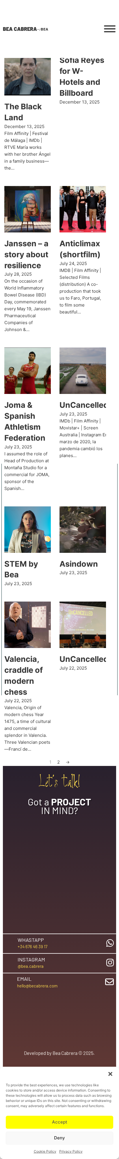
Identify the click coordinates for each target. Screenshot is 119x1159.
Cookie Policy (45, 1151)
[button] (110, 1074)
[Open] (110, 28)
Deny (59, 1138)
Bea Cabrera (20, 29)
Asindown (79, 564)
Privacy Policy (71, 1151)
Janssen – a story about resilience (26, 254)
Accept (59, 1122)
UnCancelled (84, 405)
